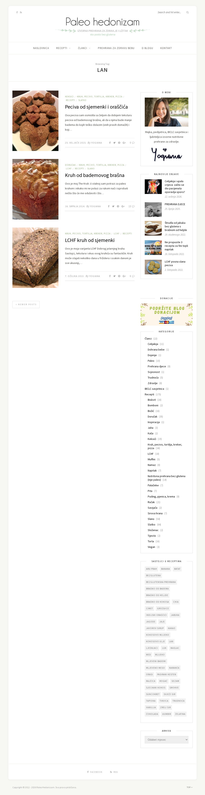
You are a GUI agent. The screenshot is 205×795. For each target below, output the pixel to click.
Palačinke (153, 485)
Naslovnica (41, 48)
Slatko (82, 100)
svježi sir (169, 694)
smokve (174, 687)
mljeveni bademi (156, 661)
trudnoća (179, 700)
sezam (175, 681)
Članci (82, 48)
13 (130, 206)
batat (177, 568)
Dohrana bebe (156, 349)
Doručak (70, 165)
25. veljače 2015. (75, 142)
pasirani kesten (166, 674)
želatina (180, 714)
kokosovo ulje (155, 641)
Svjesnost (154, 372)
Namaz (152, 465)
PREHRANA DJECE (175, 204)
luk (164, 648)
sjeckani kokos (155, 687)
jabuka (175, 615)
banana (165, 568)
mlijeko (160, 654)
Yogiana (96, 142)
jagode (150, 621)
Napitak (152, 470)
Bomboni (153, 405)
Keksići (69, 96)
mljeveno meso (155, 667)
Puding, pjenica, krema (161, 496)
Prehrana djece (157, 366)
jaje (162, 621)
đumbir (166, 714)
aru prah (151, 568)
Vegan (151, 547)
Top (189, 787)
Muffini (151, 459)
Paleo (151, 361)
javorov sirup (155, 628)
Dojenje (152, 355)
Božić (151, 411)
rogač (163, 681)
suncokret (153, 694)
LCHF (69, 168)
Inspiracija (154, 422)
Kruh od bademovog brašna (95, 175)
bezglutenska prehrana (161, 582)
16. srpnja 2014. (75, 206)
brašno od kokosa (157, 601)
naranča (174, 667)
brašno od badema (157, 588)
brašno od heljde (157, 595)
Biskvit (152, 399)
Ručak (151, 502)
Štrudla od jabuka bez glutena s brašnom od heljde (176, 226)
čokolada (152, 714)
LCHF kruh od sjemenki (90, 240)
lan (171, 641)
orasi (149, 674)
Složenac (153, 530)
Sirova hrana (155, 513)
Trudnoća (153, 377)
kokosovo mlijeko (157, 634)
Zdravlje (153, 383)
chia (176, 601)
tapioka (151, 700)
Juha (150, 427)
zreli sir (165, 707)
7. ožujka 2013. (74, 276)
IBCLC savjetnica (154, 389)
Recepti (61, 48)
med (148, 654)
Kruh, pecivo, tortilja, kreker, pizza (99, 96)
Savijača (152, 507)
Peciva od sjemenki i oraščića (96, 106)
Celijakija (153, 344)
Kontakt (166, 48)
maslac (175, 648)
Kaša (150, 433)
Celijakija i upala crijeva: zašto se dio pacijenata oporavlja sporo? (175, 186)
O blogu (147, 48)
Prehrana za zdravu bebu (116, 48)
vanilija (151, 707)
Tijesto (152, 535)
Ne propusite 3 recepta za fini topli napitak (176, 245)
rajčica (150, 681)
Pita (150, 491)
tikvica (164, 700)
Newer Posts (27, 304)
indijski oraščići (156, 615)
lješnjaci (152, 648)
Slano (91, 168)
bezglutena (153, 575)
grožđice (163, 608)
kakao (171, 628)
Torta (151, 541)
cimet (149, 608)
